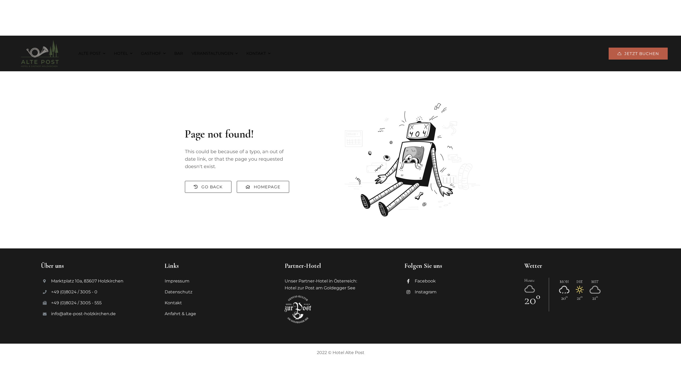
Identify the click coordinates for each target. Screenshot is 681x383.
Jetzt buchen (641, 53)
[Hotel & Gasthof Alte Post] (40, 53)
